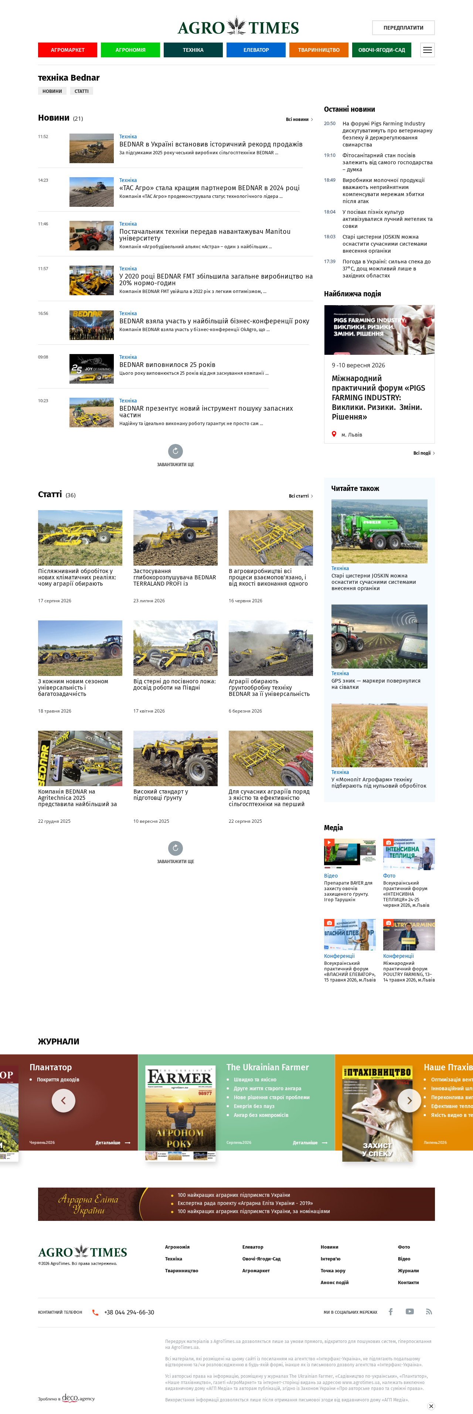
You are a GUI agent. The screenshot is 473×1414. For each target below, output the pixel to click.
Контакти (408, 1282)
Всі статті (299, 496)
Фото (404, 1247)
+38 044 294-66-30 (129, 1312)
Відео (404, 1259)
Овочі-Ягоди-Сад (381, 50)
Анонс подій (335, 1282)
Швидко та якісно (255, 1080)
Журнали (408, 1270)
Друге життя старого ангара (268, 1089)
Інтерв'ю (330, 1259)
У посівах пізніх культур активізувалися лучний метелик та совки (388, 219)
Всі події (422, 453)
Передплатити (403, 27)
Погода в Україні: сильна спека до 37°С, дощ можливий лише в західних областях (387, 268)
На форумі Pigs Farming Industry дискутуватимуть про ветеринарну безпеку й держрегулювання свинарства (387, 134)
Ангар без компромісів (261, 1115)
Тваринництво (319, 50)
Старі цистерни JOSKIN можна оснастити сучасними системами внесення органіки (385, 243)
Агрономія (131, 50)
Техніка (193, 50)
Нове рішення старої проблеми (272, 1098)
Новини (329, 1247)
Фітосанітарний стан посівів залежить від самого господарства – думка (388, 162)
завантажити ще (175, 464)
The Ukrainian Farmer (268, 1067)
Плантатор (51, 1067)
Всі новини (297, 119)
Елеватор (256, 50)
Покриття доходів (58, 1080)
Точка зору (333, 1270)
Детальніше (305, 1142)
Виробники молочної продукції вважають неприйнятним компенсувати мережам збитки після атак (384, 191)
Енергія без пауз (254, 1107)
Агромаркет (68, 50)
